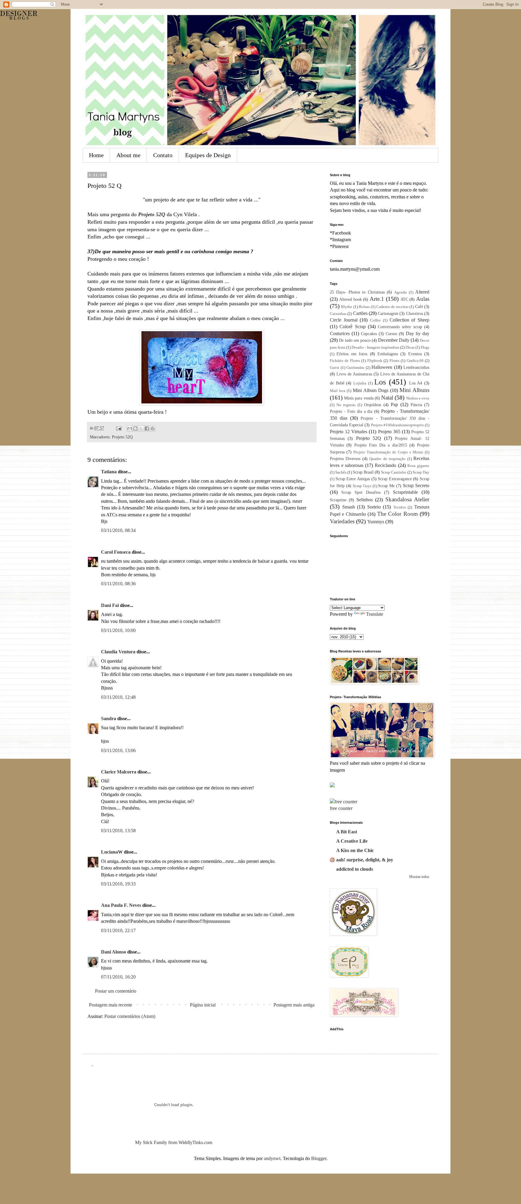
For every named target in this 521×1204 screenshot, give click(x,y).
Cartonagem (388, 313)
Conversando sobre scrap (400, 326)
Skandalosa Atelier (407, 499)
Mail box (338, 391)
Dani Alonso (113, 951)
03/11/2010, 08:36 (118, 583)
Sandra (108, 718)
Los (380, 382)
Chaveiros (414, 313)
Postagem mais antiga (293, 1004)
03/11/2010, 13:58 (118, 830)
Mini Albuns (414, 390)
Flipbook (374, 361)
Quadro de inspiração (387, 459)
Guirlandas (355, 368)
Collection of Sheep (409, 319)
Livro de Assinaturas (354, 374)
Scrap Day (421, 472)
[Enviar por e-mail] (130, 428)
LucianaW (112, 851)
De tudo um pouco (355, 340)
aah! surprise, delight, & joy (364, 859)
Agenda (400, 292)
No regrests (346, 405)
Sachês (340, 472)
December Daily (393, 340)
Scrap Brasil (363, 472)
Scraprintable (405, 492)
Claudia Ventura (118, 651)
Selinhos (364, 499)
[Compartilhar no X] (141, 428)
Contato (162, 155)
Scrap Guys (362, 486)
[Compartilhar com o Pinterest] (153, 428)
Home (96, 155)
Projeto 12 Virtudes (348, 431)
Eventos (415, 353)
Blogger (318, 1158)
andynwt (272, 1158)
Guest (334, 368)
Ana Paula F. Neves (121, 905)
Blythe (346, 307)
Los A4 (415, 383)
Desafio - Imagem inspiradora (375, 347)
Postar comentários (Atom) (129, 1016)
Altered (422, 291)
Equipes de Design (208, 155)
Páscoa (416, 404)
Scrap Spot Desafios (360, 492)
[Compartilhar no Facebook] (147, 428)
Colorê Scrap (352, 326)
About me (128, 155)
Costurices (340, 333)
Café (419, 306)
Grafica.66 (415, 361)
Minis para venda (358, 398)
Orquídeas (372, 404)
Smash (348, 506)
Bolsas (364, 307)
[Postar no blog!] (135, 428)
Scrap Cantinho (393, 472)
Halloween (381, 367)
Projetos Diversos (345, 458)
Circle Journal (344, 319)
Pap (394, 404)
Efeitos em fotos (351, 353)
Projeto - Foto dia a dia (351, 411)
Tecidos (399, 507)
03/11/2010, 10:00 (118, 630)
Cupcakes (369, 333)
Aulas (422, 299)
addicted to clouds (354, 869)
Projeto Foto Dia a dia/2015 (380, 445)
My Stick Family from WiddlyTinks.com (173, 1142)
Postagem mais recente (110, 1004)
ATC (404, 299)
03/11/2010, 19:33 (118, 883)
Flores (394, 361)
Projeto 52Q (122, 436)
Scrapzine (338, 499)
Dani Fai (110, 605)
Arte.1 (377, 299)
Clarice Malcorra (118, 771)
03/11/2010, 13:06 (118, 750)
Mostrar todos (419, 877)
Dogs (425, 347)
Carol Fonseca (116, 552)
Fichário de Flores (345, 361)
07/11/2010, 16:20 (118, 976)
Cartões (360, 313)
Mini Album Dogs (370, 390)
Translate (374, 614)
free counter (341, 808)
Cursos (391, 333)
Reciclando (385, 465)
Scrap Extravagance (395, 478)
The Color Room (397, 514)
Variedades (342, 521)
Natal (387, 397)
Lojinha (359, 383)
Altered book (350, 299)
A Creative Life (352, 841)
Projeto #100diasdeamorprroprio (397, 425)
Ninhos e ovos (417, 398)
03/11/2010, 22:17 (118, 930)
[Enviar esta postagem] (118, 427)
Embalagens (387, 353)
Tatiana (109, 471)
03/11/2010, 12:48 (118, 697)
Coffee (375, 320)
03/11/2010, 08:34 (118, 530)
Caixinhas (338, 314)
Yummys (375, 521)
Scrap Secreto (416, 485)
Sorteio (374, 506)
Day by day (417, 333)
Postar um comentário (115, 991)
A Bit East (346, 831)
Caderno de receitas (392, 307)
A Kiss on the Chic (355, 850)
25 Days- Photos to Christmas (357, 292)
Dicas (410, 347)
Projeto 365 (389, 431)
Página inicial (203, 1004)
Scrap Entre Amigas (353, 478)
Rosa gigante (418, 466)
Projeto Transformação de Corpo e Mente (388, 452)
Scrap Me (386, 485)
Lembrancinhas (416, 367)
